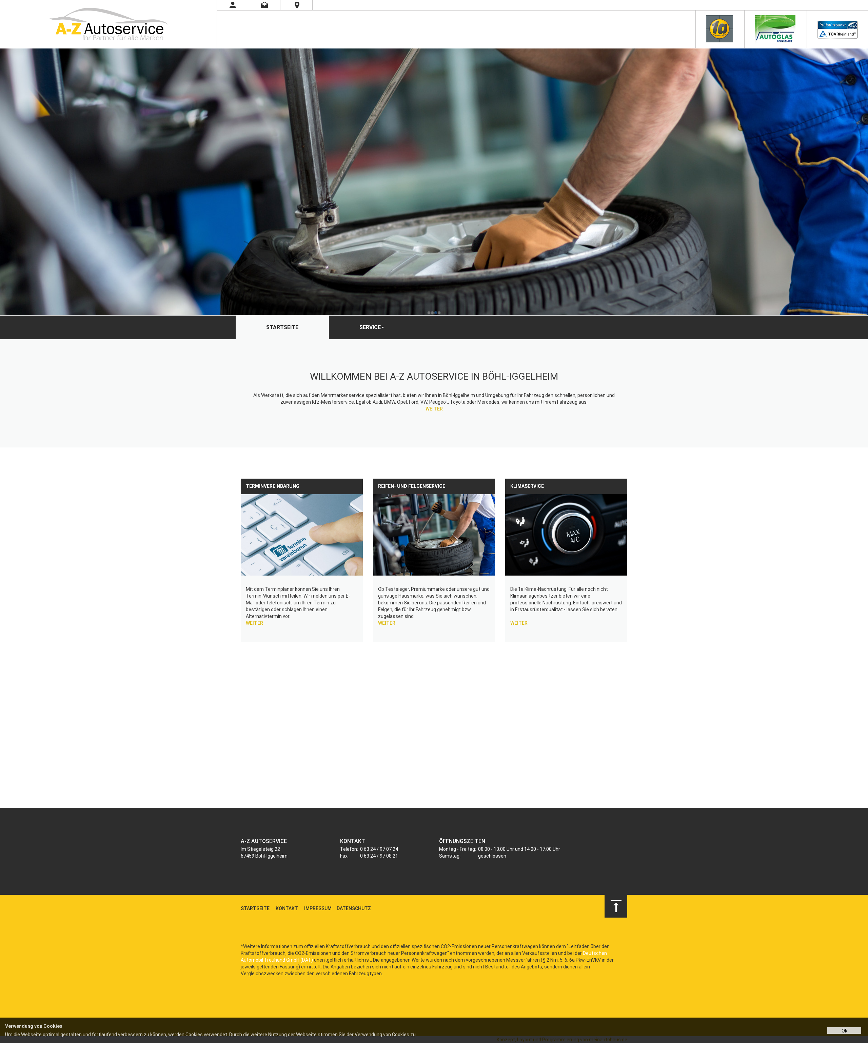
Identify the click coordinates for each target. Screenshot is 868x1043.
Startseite (282, 327)
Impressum (318, 908)
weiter (434, 409)
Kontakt (287, 908)
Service (370, 327)
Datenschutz (354, 908)
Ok (844, 1031)
